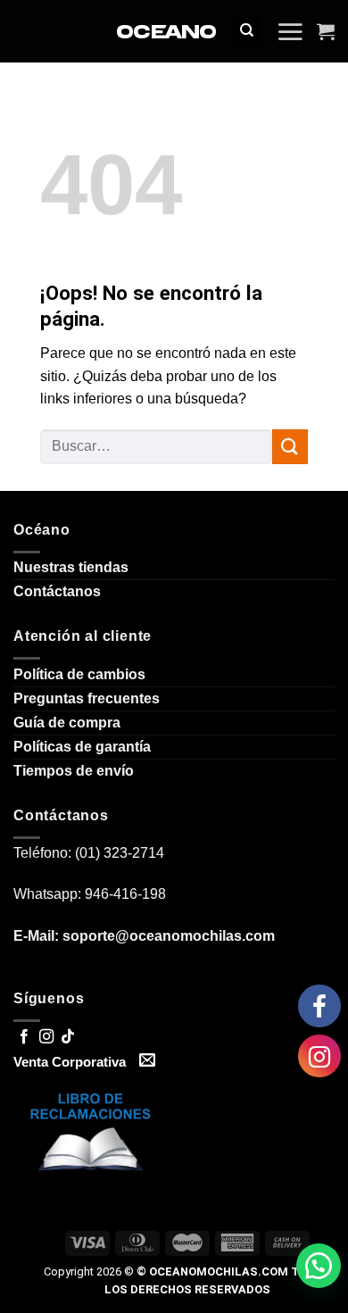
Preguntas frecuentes (86, 698)
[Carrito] (326, 31)
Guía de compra (66, 722)
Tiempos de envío (73, 770)
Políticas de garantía (82, 746)
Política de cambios (79, 674)
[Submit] (290, 446)
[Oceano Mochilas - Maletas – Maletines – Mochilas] (166, 31)
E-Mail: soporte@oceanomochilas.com (144, 935)
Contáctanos (57, 591)
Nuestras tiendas (70, 567)
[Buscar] (247, 31)
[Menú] (290, 31)
